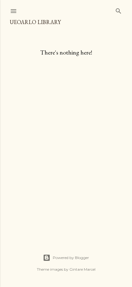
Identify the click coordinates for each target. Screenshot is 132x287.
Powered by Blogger (71, 257)
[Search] (118, 10)
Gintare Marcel (82, 269)
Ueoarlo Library (35, 22)
